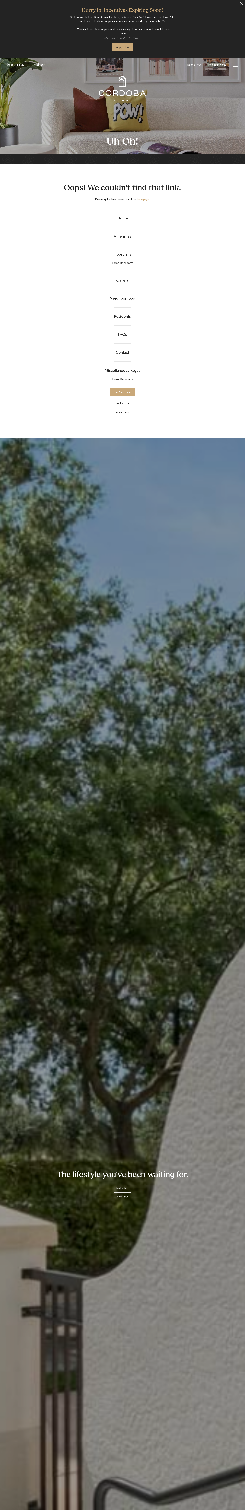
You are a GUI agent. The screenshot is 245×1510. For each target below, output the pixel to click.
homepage (143, 199)
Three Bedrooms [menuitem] (122, 263)
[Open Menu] (235, 65)
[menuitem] (122, 218)
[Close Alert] (241, 4)
